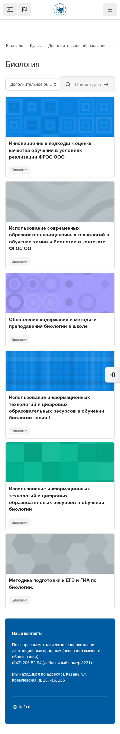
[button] (24, 9)
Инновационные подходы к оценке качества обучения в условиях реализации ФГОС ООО (50, 150)
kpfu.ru (25, 707)
